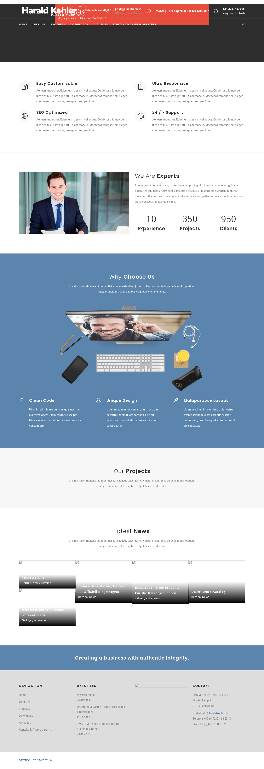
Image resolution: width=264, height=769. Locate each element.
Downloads (79, 24)
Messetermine (86, 695)
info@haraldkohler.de (234, 13)
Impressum (45, 760)
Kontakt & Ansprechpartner (134, 24)
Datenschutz (27, 760)
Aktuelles (101, 24)
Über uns (38, 24)
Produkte (58, 24)
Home (23, 24)
